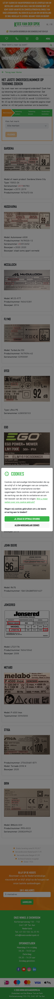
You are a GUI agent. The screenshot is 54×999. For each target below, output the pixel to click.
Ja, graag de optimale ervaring (27, 518)
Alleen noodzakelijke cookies (27, 525)
